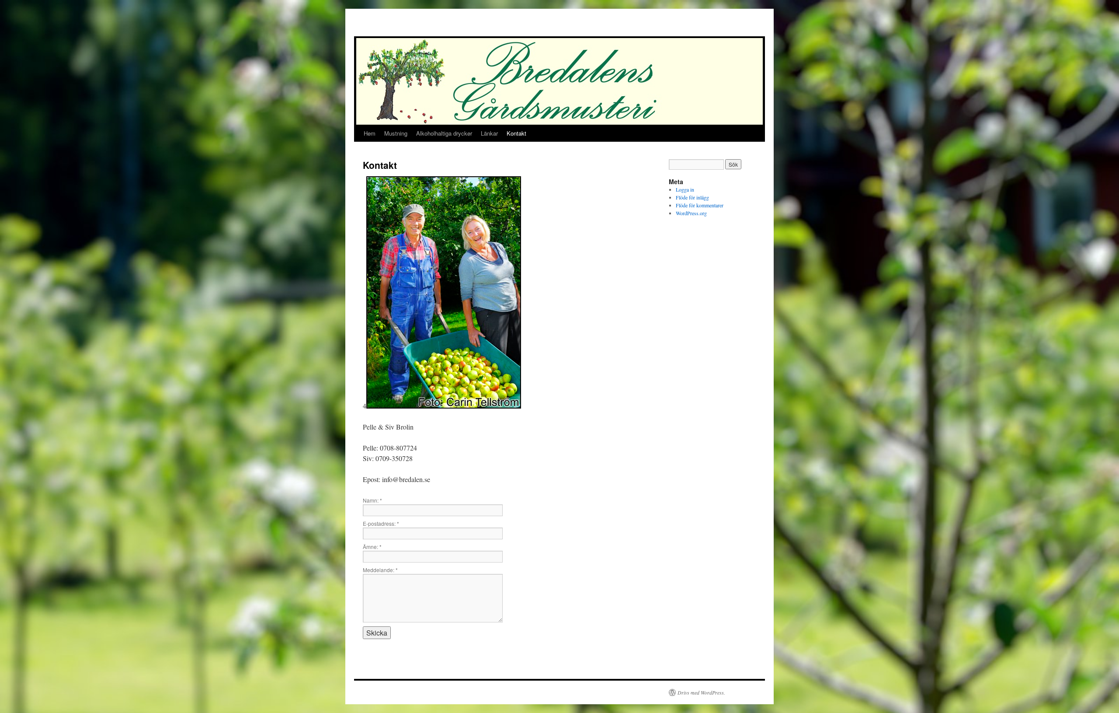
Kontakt (516, 133)
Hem (369, 133)
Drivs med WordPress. (701, 692)
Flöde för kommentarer (699, 205)
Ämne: (372, 546)
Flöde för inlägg (692, 197)
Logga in (685, 189)
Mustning (395, 133)
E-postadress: (381, 523)
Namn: (372, 500)
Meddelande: (380, 569)
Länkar (489, 133)
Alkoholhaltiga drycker (444, 133)
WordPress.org (691, 213)
